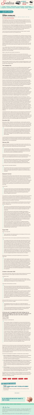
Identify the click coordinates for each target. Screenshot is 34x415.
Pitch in (24, 4)
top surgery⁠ (17, 118)
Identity (8, 6)
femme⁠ (15, 155)
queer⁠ (11, 49)
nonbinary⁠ (4, 43)
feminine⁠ (5, 100)
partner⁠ (23, 196)
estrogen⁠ (3, 107)
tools (26, 378)
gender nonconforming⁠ (24, 188)
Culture (26, 7)
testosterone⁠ (11, 36)
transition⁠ (13, 140)
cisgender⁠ (29, 67)
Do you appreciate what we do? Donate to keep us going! (12, 399)
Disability (18, 7)
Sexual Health (28, 6)
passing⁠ (22, 160)
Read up (24, 1)
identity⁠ (6, 19)
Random (30, 7)
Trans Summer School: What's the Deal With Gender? (15, 386)
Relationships (13, 6)
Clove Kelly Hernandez (9, 18)
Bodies (4, 6)
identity (21, 378)
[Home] (8, 2)
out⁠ (21, 19)
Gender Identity (7, 12)
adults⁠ (19, 44)
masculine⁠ (16, 35)
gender (4, 378)
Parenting (9, 7)
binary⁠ (11, 90)
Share (30, 9)
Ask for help (25, 2)
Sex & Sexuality (20, 6)
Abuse (13, 7)
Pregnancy (4, 7)
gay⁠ (27, 37)
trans (9, 378)
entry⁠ (14, 175)
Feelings (22, 7)
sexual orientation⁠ (23, 61)
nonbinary (15, 378)
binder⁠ (13, 149)
